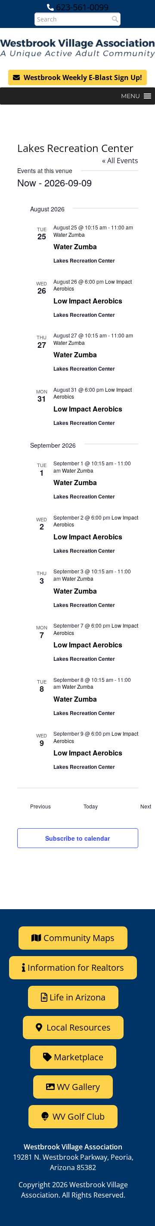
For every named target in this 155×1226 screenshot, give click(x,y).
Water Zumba (75, 246)
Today (91, 806)
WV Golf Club (77, 1116)
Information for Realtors (76, 967)
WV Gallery (78, 1087)
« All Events (120, 160)
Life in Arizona (77, 997)
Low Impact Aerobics (87, 301)
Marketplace (77, 1057)
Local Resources (77, 1027)
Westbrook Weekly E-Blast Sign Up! (82, 77)
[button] (130, 96)
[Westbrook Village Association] (77, 48)
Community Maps (78, 938)
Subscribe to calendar (77, 838)
